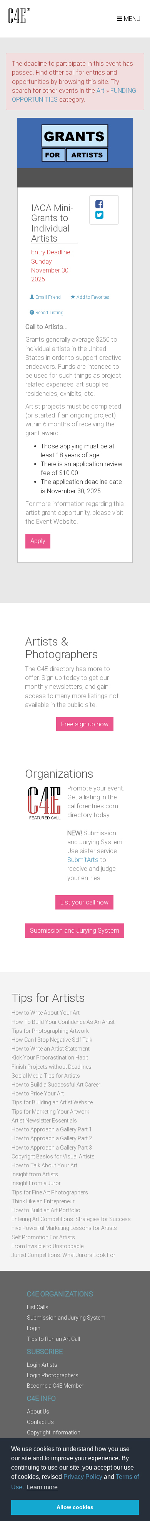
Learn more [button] (42, 1487)
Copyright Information (53, 1432)
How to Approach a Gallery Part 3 (52, 1148)
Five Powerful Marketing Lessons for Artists (64, 1228)
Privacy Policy (82, 1476)
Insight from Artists (35, 1174)
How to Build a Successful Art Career (56, 1085)
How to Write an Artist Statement (51, 1049)
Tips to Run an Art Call (53, 1339)
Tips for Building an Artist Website (52, 1102)
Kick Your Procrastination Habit (50, 1057)
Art (101, 90)
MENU (131, 18)
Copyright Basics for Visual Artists (53, 1156)
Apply (37, 541)
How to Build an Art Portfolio (46, 1210)
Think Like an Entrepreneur (43, 1201)
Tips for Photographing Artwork (50, 1031)
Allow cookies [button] (75, 1507)
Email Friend (47, 297)
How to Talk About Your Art (44, 1165)
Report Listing (48, 312)
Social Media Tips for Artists (46, 1076)
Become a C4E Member (55, 1386)
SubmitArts (82, 860)
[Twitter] (99, 216)
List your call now (84, 902)
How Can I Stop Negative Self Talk (52, 1040)
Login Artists (42, 1365)
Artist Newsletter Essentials (44, 1120)
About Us (38, 1412)
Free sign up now (84, 724)
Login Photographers (52, 1375)
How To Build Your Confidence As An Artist (63, 1022)
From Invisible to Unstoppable (47, 1246)
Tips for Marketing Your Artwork (50, 1112)
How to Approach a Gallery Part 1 (52, 1129)
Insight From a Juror (36, 1183)
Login (33, 1328)
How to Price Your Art (38, 1093)
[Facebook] (99, 205)
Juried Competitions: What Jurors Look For (63, 1255)
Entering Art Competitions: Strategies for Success (71, 1219)
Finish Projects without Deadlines (52, 1067)
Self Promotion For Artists (43, 1237)
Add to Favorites (92, 297)
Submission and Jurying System (74, 930)
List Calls (37, 1307)
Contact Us (40, 1422)
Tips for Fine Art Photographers (50, 1192)
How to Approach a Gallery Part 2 (52, 1138)
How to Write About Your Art (46, 1013)
